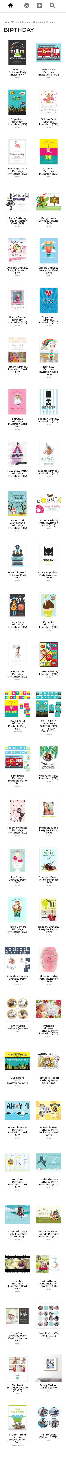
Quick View (17, 63)
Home (7, 22)
